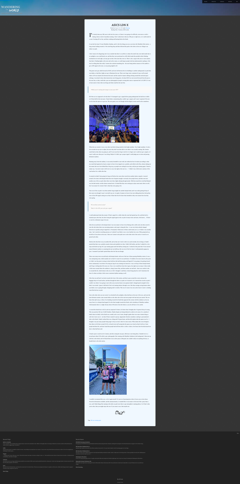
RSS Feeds (121, 479)
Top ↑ (238, 433)
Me (237, 1)
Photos (214, 1)
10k (91, 420)
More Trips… (6, 471)
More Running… (79, 467)
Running (128, 28)
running (96, 420)
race (94, 420)
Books (230, 1)
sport (100, 420)
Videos (222, 1)
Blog (205, 1)
